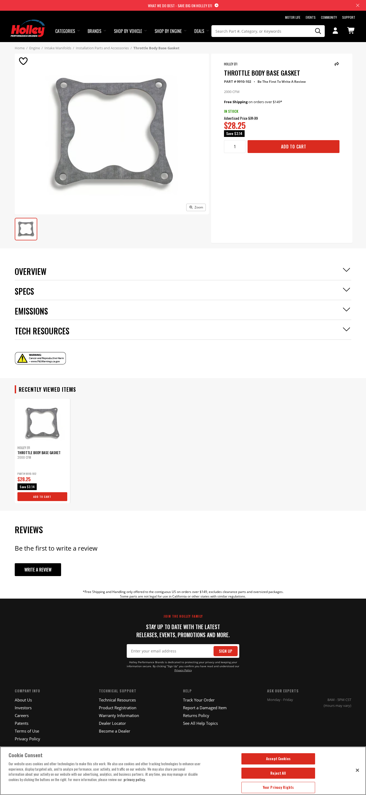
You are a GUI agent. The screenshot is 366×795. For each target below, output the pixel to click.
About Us (23, 700)
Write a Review (37, 569)
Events (311, 17)
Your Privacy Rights (278, 787)
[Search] (318, 31)
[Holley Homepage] (28, 23)
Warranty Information (119, 715)
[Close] (357, 770)
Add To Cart (293, 146)
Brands (94, 31)
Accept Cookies (278, 758)
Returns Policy (196, 715)
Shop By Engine (168, 31)
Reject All (278, 773)
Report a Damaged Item (205, 707)
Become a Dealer (114, 731)
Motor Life (292, 17)
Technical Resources (117, 700)
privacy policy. (135, 779)
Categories (65, 31)
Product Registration (117, 707)
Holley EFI (230, 64)
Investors (23, 707)
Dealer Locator (112, 723)
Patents (21, 723)
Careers (22, 715)
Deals (199, 31)
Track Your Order (199, 700)
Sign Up (225, 651)
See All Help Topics (200, 723)
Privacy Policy (183, 670)
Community (329, 17)
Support (348, 17)
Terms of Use (27, 731)
